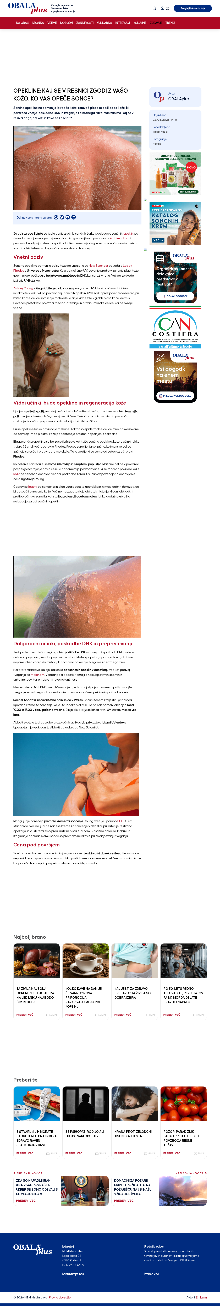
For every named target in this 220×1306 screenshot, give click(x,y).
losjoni (32, 486)
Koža (16, 474)
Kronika (38, 23)
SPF (120, 821)
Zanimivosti (85, 23)
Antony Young (23, 288)
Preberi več (151, 1274)
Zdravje (156, 23)
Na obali (22, 23)
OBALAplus (178, 99)
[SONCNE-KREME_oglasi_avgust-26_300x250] (175, 223)
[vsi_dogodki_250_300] (175, 377)
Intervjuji (123, 23)
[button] (163, 8)
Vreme (52, 23)
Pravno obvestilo (60, 1297)
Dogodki (66, 23)
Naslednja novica (189, 1173)
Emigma (201, 1297)
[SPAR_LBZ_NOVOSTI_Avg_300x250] (175, 174)
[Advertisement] (110, 57)
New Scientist (98, 265)
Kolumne (140, 23)
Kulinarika (104, 23)
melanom (37, 674)
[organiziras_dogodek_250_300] (175, 277)
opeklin (128, 233)
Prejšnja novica (29, 1173)
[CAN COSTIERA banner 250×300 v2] (175, 327)
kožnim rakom (119, 238)
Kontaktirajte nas (73, 1274)
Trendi (170, 23)
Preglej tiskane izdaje (193, 8)
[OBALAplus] (41, 8)
